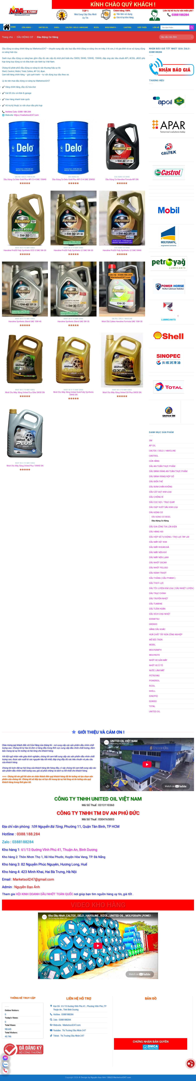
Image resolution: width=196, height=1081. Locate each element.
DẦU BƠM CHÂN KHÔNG (160, 486)
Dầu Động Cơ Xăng (160, 521)
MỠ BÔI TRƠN (155, 639)
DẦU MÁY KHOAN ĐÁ (159, 547)
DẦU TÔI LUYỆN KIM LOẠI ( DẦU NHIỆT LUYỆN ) (171, 588)
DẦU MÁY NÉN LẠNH (159, 557)
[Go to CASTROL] (168, 174)
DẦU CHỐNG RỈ (156, 497)
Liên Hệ (156, 27)
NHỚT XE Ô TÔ (156, 665)
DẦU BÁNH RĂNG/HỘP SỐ (161, 476)
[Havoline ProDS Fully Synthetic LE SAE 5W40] (122, 218)
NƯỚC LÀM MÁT (157, 670)
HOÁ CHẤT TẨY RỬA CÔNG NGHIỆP (165, 634)
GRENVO (153, 624)
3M (150, 440)
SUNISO (153, 701)
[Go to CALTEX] (168, 150)
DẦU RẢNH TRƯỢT (158, 573)
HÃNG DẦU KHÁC (157, 629)
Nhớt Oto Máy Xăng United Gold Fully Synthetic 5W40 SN (73, 393)
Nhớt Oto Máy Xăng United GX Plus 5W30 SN (122, 392)
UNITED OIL (43, 27)
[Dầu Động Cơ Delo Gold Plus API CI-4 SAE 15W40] (25, 147)
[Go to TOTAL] (168, 388)
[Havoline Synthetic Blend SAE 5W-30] (74, 289)
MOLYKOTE (154, 655)
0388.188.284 (28, 834)
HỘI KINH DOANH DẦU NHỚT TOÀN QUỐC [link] (44, 894)
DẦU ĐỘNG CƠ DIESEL (161, 517)
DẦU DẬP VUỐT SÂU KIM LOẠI (163, 507)
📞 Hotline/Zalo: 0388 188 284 (16, 111)
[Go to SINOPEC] (168, 360)
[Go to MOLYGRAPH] (168, 236)
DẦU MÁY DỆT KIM (158, 542)
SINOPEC (153, 696)
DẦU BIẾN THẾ (156, 481)
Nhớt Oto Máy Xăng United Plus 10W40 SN (25, 466)
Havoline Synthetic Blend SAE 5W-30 (73, 321)
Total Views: (10, 1025)
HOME (13, 27)
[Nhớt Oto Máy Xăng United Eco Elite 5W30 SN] (25, 360)
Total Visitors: (11, 1032)
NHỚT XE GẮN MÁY (158, 660)
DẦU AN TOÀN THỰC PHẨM (162, 466)
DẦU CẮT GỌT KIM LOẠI (160, 492)
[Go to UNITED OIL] (168, 412)
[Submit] (191, 27)
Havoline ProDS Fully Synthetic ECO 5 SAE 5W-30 (25, 250)
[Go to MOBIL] (168, 212)
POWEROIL (154, 680)
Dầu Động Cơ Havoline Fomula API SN (122, 179)
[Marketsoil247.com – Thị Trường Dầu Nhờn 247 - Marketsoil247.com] (25, 12)
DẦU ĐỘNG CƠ (25, 37)
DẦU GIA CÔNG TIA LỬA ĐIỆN (163, 526)
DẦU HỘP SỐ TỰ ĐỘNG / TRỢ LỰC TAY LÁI (169, 537)
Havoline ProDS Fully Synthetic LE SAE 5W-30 (73, 250)
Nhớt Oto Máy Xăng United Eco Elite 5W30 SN (25, 392)
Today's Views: (12, 1018)
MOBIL (152, 644)
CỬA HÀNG (26, 27)
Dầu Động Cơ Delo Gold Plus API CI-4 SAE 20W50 (73, 179)
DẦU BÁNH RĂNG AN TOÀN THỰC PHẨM (168, 471)
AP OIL (152, 445)
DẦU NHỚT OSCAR (158, 562)
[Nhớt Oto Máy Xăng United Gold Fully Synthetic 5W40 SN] (74, 360)
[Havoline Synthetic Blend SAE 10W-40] (25, 289)
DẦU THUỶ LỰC (156, 583)
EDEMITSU (154, 619)
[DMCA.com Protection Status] (150, 1047)
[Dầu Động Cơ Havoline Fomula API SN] (122, 147)
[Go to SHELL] (168, 336)
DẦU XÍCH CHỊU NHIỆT (159, 614)
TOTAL (152, 706)
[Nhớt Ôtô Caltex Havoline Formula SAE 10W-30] (122, 289)
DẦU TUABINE (155, 603)
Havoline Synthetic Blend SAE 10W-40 (25, 321)
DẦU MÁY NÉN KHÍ (158, 552)
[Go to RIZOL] (168, 312)
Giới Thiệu (142, 27)
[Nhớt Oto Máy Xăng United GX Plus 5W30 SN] (122, 360)
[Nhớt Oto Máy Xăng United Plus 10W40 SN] (25, 433)
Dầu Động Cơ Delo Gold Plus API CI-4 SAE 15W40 (25, 179)
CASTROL (128, 27)
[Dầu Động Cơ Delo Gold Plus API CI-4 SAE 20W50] (74, 147)
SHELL (56, 27)
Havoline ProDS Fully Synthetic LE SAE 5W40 (122, 250)
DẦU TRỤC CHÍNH (157, 593)
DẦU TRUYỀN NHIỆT (158, 598)
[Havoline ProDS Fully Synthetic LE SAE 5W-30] (74, 218)
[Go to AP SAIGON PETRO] (168, 102)
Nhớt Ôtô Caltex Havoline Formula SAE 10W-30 (122, 321)
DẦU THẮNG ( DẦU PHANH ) (162, 578)
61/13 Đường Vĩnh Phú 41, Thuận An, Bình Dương (59, 850)
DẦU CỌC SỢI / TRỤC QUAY (162, 502)
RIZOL (96, 27)
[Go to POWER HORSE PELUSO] (168, 288)
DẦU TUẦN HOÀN (157, 609)
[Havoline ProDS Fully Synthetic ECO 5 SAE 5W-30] (25, 218)
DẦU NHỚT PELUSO (158, 567)
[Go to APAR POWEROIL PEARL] (168, 126)
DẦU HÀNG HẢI (156, 531)
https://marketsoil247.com (26, 115)
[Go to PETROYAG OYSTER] (168, 264)
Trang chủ (7, 37)
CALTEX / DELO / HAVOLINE (76, 27)
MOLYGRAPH (110, 27)
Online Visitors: (12, 1010)
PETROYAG (154, 675)
